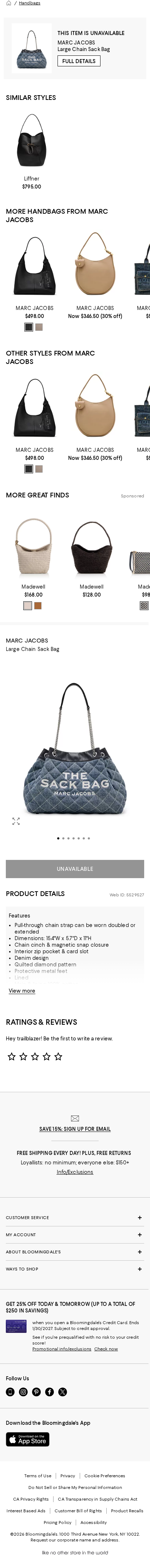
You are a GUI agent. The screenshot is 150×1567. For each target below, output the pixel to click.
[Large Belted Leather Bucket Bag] (32, 140)
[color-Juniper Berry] (144, 605)
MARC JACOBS (76, 43)
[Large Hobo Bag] (95, 266)
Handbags (29, 2)
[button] (75, 754)
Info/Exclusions (75, 1172)
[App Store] (28, 1439)
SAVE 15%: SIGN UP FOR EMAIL (75, 1129)
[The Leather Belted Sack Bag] (34, 266)
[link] (32, 182)
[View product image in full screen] (16, 821)
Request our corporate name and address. (75, 1540)
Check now (106, 1348)
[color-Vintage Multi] (27, 605)
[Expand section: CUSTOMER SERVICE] (75, 1217)
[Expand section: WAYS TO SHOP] (75, 1269)
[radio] (28, 327)
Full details (79, 61)
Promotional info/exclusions (61, 1348)
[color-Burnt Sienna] (38, 605)
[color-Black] (28, 327)
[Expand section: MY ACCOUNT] (75, 1234)
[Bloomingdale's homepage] (9, 3)
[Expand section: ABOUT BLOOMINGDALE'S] (75, 1252)
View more (22, 991)
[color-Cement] (39, 327)
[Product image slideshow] (75, 754)
